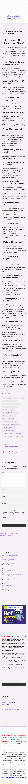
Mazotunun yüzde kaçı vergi (9, 430)
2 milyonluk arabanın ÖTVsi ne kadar (10, 406)
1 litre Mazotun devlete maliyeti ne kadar (11, 404)
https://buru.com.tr (15, 533)
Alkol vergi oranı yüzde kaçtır (9, 415)
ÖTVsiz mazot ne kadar (8, 436)
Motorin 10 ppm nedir (7, 433)
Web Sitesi (4, 503)
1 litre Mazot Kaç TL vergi (19, 398)
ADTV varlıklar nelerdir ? (7, 570)
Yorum (3, 472)
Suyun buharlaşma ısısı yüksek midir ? (10, 555)
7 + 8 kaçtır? (5, 517)
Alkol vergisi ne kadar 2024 (8, 418)
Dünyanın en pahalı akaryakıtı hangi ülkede (12, 424)
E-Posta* (4, 496)
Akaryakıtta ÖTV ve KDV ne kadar (10, 412)
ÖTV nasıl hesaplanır (18, 433)
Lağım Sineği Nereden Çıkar (11, 446)
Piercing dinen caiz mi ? (7, 585)
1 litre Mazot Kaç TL (7, 398)
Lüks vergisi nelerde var (8, 427)
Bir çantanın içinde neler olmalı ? (9, 563)
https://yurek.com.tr (5, 533)
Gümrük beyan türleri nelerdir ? (8, 559)
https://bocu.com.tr (5, 535)
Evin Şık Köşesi (14, 16)
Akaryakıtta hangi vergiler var (9, 409)
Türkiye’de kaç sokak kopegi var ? (9, 581)
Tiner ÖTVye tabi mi (19, 436)
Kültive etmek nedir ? (6, 589)
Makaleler (8, 394)
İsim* (3, 489)
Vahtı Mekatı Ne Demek (7, 699)
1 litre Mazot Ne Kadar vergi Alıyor (10, 401)
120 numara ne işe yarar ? (7, 566)
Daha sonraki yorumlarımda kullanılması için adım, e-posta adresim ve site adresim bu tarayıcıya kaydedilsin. (13, 513)
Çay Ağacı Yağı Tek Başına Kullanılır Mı (13, 453)
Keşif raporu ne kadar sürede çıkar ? (9, 578)
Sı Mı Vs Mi (4, 704)
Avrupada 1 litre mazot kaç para (9, 421)
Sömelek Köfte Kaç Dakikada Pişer (9, 709)
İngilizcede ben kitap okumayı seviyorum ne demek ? (13, 574)
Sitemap (12, 535)
